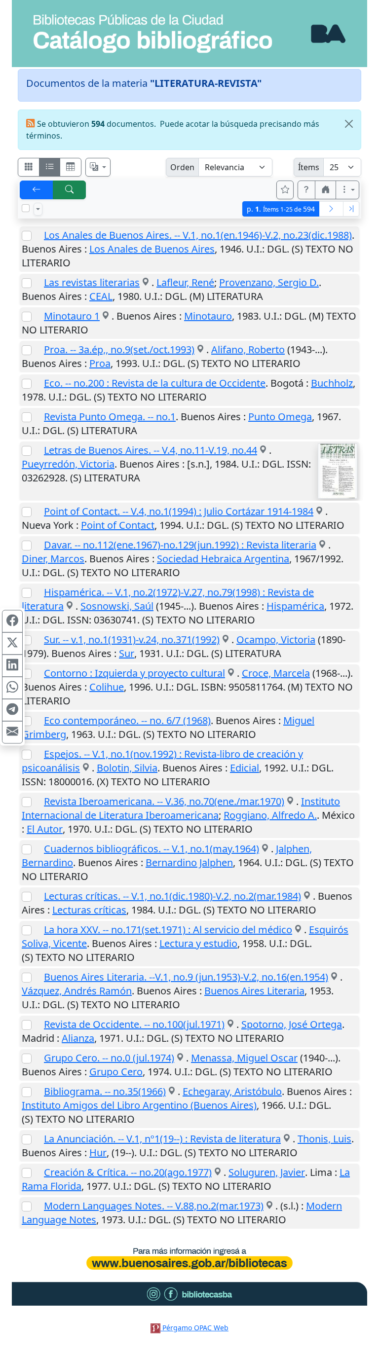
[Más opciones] (347, 190)
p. (281, 209)
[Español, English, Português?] (98, 167)
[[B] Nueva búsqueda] (69, 190)
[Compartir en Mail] (12, 732)
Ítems (308, 167)
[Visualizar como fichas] (28, 167)
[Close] (349, 124)
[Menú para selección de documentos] (38, 209)
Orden (182, 167)
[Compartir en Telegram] (12, 709)
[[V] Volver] (36, 190)
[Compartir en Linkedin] (12, 665)
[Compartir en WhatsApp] (12, 687)
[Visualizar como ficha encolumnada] (50, 167)
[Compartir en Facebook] (12, 621)
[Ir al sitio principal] (189, 33)
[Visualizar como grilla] (70, 167)
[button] (306, 190)
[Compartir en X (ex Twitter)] (12, 643)
